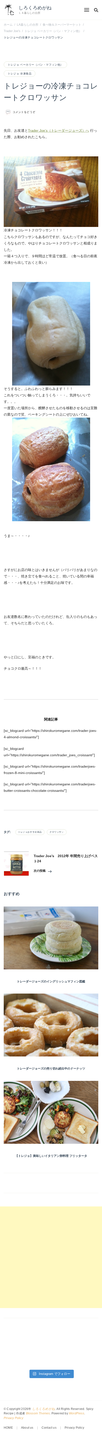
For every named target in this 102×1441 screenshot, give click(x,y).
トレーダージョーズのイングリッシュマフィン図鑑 (51, 981)
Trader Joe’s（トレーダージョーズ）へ (58, 130)
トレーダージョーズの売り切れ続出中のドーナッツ (51, 1068)
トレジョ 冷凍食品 (19, 73)
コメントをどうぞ (24, 112)
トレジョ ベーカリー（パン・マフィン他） (35, 64)
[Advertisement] (51, 1257)
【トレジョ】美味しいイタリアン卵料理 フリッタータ (51, 1156)
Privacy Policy (13, 1418)
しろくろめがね (35, 7)
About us (27, 1427)
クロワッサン (57, 832)
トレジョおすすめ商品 (30, 832)
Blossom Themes (38, 1413)
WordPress (76, 1413)
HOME (8, 1427)
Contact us (49, 1427)
